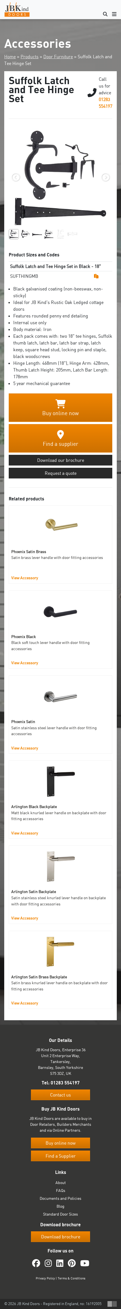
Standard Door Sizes (60, 1214)
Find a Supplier (61, 1156)
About (60, 1182)
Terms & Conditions (71, 1278)
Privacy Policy (45, 1278)
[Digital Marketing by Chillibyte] (112, 1304)
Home (10, 56)
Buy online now (60, 413)
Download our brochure (60, 460)
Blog (60, 1206)
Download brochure (60, 1236)
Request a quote (61, 473)
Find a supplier (60, 443)
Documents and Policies (60, 1198)
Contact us (60, 1095)
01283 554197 (65, 1083)
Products (30, 56)
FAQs (60, 1190)
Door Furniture (58, 56)
